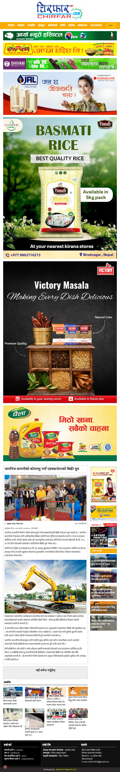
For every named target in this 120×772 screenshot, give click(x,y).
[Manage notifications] (5, 767)
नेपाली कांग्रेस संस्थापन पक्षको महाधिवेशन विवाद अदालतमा (56, 722)
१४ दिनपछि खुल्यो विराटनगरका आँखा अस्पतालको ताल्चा (103, 562)
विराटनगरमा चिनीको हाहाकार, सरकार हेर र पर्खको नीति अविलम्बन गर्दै (102, 624)
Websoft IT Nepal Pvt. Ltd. (66, 769)
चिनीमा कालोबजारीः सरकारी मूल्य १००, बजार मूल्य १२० (34, 732)
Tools (110, 25)
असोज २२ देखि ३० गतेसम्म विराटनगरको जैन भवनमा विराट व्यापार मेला (103, 593)
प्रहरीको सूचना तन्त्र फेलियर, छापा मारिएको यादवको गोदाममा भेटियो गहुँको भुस (77, 724)
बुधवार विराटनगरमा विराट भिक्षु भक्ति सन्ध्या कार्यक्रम (103, 609)
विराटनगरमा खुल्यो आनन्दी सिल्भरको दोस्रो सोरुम (101, 578)
